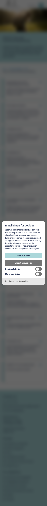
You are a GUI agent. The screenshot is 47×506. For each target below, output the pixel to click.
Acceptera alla (23, 255)
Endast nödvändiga (23, 263)
